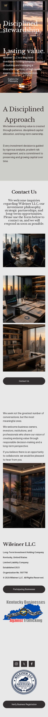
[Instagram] (16, 664)
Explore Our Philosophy (13, 80)
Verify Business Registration (24, 704)
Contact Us (24, 381)
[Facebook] (32, 664)
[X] (24, 664)
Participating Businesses (24, 589)
